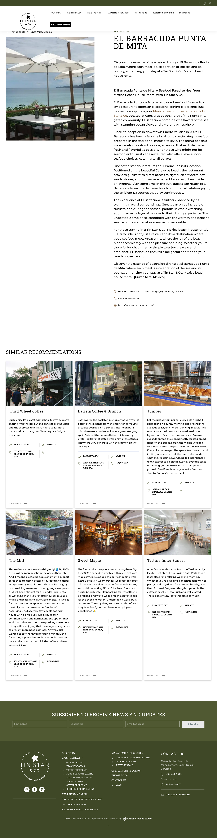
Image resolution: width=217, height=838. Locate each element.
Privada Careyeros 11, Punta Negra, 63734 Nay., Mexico (150, 291)
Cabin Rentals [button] (73, 13)
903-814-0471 (173, 784)
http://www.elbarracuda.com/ (136, 305)
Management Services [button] (117, 13)
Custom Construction (163, 13)
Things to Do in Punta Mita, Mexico (31, 31)
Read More (15, 503)
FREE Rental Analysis (60, 25)
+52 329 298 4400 (128, 298)
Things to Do (119, 775)
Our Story (56, 13)
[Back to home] (28, 22)
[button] (108, 826)
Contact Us (118, 780)
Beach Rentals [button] (94, 13)
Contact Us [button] (184, 13)
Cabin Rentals (71, 757)
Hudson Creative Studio (139, 818)
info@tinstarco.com (177, 794)
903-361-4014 (173, 774)
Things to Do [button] (141, 13)
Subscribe (193, 724)
